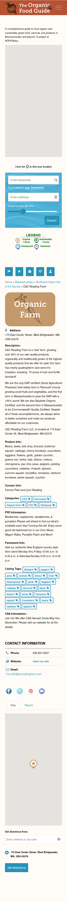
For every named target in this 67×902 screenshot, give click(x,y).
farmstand (37, 187)
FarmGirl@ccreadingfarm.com (24, 674)
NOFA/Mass (11, 40)
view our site (41, 661)
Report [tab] (29, 705)
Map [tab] (13, 705)
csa (27, 187)
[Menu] (57, 7)
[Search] (48, 7)
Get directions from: (16, 831)
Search (52, 220)
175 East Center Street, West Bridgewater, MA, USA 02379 (34, 854)
